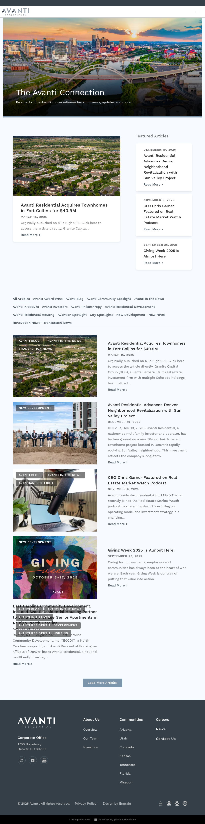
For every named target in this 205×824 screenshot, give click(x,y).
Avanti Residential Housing (33, 315)
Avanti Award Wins (47, 299)
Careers (162, 719)
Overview (90, 730)
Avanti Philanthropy (86, 307)
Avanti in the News (149, 299)
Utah (123, 739)
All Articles (21, 299)
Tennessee (128, 765)
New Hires (157, 315)
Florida (125, 774)
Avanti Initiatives (26, 307)
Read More (29, 235)
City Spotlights (101, 315)
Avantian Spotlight (72, 315)
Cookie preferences (79, 819)
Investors (90, 747)
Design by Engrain (117, 804)
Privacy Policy (85, 804)
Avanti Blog (74, 299)
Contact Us (166, 739)
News (161, 729)
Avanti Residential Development (130, 307)
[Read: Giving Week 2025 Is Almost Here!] (55, 567)
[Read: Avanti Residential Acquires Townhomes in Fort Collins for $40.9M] (55, 366)
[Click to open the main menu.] (198, 12)
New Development (130, 315)
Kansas (125, 756)
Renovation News (26, 323)
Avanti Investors (54, 307)
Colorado (127, 747)
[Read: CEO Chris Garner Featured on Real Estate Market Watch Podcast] (55, 500)
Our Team (90, 739)
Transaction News (57, 323)
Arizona (126, 730)
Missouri (126, 782)
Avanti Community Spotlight (109, 299)
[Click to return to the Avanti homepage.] (41, 722)
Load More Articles (102, 683)
